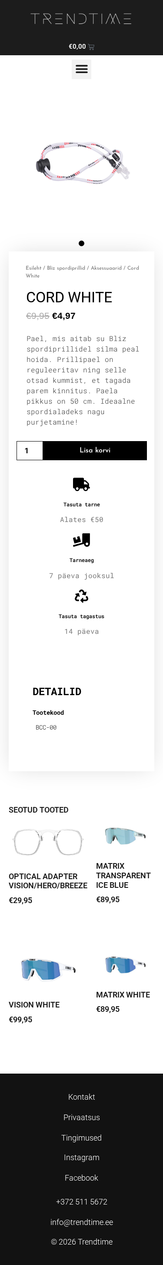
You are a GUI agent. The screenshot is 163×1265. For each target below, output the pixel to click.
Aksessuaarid (106, 268)
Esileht (33, 268)
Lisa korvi (95, 450)
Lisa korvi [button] (31, 924)
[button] (81, 69)
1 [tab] (81, 243)
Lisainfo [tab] (54, 663)
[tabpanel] (81, 163)
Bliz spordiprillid (66, 268)
